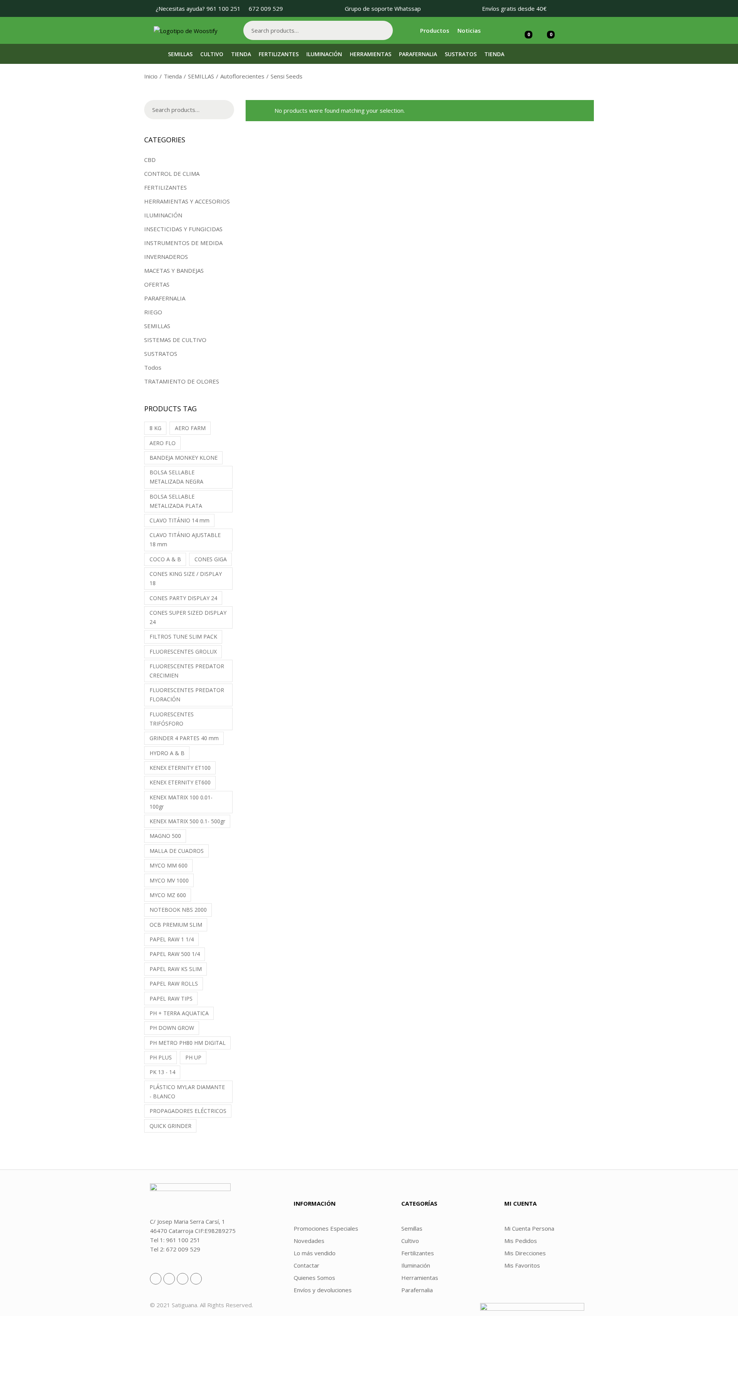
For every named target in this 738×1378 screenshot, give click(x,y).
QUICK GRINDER (170, 1125)
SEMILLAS (201, 76)
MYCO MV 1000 (169, 880)
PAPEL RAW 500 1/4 (175, 954)
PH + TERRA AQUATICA (179, 1013)
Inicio (151, 76)
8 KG (155, 428)
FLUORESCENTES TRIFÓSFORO (172, 719)
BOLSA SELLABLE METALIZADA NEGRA (176, 477)
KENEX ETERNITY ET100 (180, 767)
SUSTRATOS (160, 353)
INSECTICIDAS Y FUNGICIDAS (183, 229)
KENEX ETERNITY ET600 (180, 782)
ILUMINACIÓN (163, 215)
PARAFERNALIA (164, 298)
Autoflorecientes (242, 76)
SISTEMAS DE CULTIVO (175, 340)
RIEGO (153, 312)
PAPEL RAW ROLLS (174, 983)
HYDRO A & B (167, 753)
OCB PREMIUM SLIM (176, 924)
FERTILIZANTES (165, 187)
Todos (152, 367)
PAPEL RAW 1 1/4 (172, 939)
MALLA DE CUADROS (177, 850)
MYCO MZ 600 (168, 895)
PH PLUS (161, 1057)
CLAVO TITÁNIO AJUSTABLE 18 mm (185, 539)
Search (383, 30)
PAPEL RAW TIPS (171, 998)
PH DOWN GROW (172, 1027)
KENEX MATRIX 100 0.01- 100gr (181, 802)
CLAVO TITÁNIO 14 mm (179, 520)
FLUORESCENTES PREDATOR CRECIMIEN (187, 670)
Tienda (173, 76)
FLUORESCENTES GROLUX (183, 651)
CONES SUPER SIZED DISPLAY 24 (188, 617)
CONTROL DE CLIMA (171, 173)
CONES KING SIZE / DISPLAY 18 (186, 578)
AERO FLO (163, 443)
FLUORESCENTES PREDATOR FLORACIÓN (187, 694)
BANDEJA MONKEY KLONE (184, 457)
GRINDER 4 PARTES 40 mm (184, 738)
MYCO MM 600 (169, 865)
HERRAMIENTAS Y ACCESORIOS (187, 201)
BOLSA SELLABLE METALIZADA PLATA (176, 501)
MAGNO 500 (165, 835)
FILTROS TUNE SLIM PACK (183, 636)
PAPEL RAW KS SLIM (176, 969)
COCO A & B (165, 559)
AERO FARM (190, 428)
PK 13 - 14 (162, 1072)
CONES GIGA (210, 559)
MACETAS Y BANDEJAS (174, 270)
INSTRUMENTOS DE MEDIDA (183, 243)
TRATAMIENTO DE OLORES (181, 381)
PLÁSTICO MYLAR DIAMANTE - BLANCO (187, 1091)
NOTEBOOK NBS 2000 (178, 909)
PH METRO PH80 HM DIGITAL (188, 1042)
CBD (150, 159)
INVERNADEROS (166, 256)
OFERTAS (157, 284)
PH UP (193, 1057)
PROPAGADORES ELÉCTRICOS (188, 1110)
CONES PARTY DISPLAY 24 (183, 598)
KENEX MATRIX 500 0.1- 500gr (187, 821)
